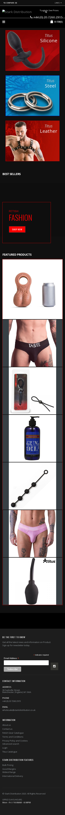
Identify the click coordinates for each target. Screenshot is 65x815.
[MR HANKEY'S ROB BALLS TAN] (32, 289)
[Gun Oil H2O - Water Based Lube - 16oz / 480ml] (32, 438)
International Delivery (12, 776)
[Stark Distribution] (17, 12)
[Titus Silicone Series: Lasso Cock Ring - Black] (32, 390)
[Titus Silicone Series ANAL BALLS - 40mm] (32, 486)
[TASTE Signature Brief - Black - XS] (32, 343)
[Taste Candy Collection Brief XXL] (32, 533)
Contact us (7, 728)
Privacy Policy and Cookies (15, 740)
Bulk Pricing (7, 765)
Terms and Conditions (12, 736)
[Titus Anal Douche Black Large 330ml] (32, 581)
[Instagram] (54, 666)
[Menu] (3, 22)
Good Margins (9, 769)
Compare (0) (11, 3)
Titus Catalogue (9, 751)
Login (4, 747)
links (57, 3)
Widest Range (9, 772)
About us (6, 725)
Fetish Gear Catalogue (13, 732)
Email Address (11, 658)
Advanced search (10, 743)
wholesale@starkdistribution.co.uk (18, 710)
